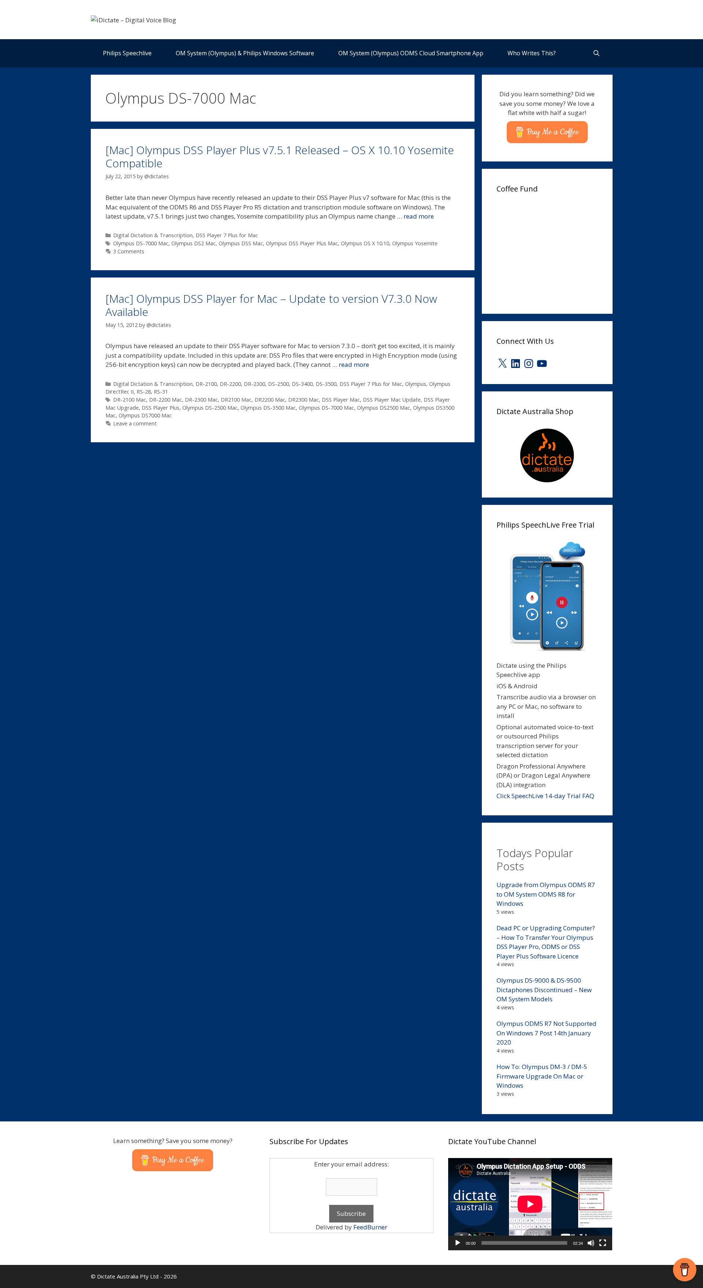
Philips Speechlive (127, 53)
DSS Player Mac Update (392, 399)
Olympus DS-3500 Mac (268, 407)
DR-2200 (230, 383)
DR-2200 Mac (165, 399)
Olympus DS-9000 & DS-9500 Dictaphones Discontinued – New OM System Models (544, 989)
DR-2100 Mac (129, 399)
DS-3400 (302, 383)
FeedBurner (370, 1227)
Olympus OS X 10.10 (365, 243)
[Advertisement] (551, 251)
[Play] (457, 1243)
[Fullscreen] (602, 1243)
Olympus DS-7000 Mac (140, 243)
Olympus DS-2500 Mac (210, 407)
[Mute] (591, 1243)
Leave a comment (135, 423)
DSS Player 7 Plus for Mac (227, 235)
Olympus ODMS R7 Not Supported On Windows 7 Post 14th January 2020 (546, 1032)
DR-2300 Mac (201, 399)
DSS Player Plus (160, 407)
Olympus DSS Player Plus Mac (302, 243)
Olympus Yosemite (415, 243)
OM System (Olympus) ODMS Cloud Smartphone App (410, 53)
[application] (530, 1204)
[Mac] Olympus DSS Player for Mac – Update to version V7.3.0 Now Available (271, 305)
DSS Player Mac (341, 399)
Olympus (415, 383)
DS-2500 (278, 383)
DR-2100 (206, 383)
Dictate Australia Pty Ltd (128, 1276)
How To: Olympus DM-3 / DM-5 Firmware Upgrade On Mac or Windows (541, 1076)
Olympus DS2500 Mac (383, 407)
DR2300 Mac (303, 399)
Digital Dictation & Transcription (153, 235)
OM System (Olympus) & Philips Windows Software (245, 53)
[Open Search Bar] (597, 53)
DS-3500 (326, 383)
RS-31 (161, 391)
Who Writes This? (531, 53)
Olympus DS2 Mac (193, 243)
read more (418, 216)
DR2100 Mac (236, 399)
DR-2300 (254, 383)
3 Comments (128, 251)
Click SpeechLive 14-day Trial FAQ (545, 796)
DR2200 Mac (269, 399)
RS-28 (144, 391)
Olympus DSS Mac (241, 243)
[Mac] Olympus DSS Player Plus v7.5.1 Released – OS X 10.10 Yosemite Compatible (279, 156)
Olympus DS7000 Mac (145, 415)
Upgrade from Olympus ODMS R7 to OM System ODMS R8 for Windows (545, 894)
